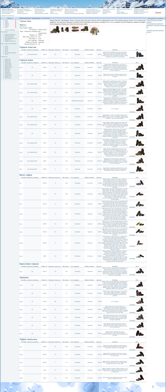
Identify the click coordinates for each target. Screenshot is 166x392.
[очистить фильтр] (10, 30)
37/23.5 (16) (8, 64)
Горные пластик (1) (10, 34)
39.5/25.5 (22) (8, 67)
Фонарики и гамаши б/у (56, 9)
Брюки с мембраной (122, 13)
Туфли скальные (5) (10, 41)
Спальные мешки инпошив (93, 10)
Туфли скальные (36, 18)
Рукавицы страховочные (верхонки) (74, 13)
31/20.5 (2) (8, 59)
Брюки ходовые (107, 12)
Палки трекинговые (40, 10)
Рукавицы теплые (139, 13)
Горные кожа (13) (9, 35)
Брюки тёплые (54, 13)
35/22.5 (7, 26)
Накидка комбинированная (141, 9)
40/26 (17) (7, 70)
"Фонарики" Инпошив (56, 10)
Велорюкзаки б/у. (39, 9)
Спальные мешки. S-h (92, 9)
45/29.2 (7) (8, 76)
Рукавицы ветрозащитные (141, 12)
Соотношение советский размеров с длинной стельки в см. (156, 25)
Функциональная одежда (41, 13)
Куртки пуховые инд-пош (8, 10)
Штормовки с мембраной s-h (25, 10)
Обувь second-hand (25, 18)
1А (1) (6, 46)
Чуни (118, 10)
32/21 (6, 27)
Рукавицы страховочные (92, 12)
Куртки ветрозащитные (23, 9)
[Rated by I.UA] (156, 388)
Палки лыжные (39, 12)
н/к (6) (6, 54)
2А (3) (6, 48)
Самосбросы (106, 10)
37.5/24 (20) (8, 63)
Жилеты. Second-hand (109, 9)
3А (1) (6, 51)
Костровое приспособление (124, 9)
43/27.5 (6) (8, 74)
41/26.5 (7, 24)
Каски (51, 12)
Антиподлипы (120, 12)
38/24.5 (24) (8, 66)
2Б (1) (6, 50)
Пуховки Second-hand (8, 12)
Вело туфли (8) (9, 37)
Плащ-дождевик (6, 13)
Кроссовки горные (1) (10, 38)
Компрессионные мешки (71, 10)
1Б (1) (6, 47)
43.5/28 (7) (8, 72)
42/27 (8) (7, 71)
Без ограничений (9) (10, 53)
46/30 (6, 22)
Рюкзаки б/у (20, 12)
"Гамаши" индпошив (91, 13)
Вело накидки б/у (69, 12)
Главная (158, 12)
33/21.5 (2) (8, 60)
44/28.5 (7, 23)
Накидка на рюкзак (139, 10)
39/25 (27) (7, 68)
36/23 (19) (7, 62)
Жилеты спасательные (71, 9)
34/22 (6, 20)
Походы (105, 13)
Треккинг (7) (8, 39)
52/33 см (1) (8, 78)
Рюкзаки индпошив (22, 13)
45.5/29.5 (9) (8, 75)
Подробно (132, 57)
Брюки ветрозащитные (8, 15)
